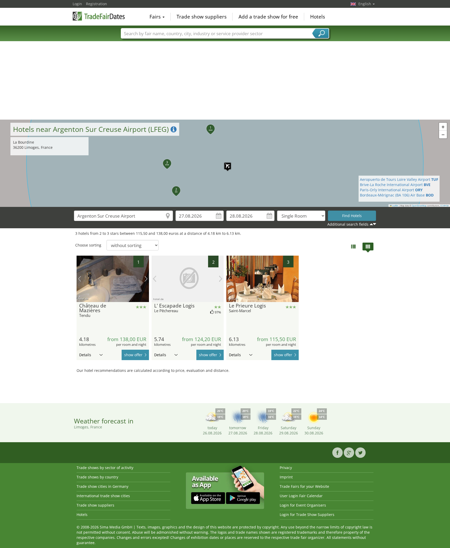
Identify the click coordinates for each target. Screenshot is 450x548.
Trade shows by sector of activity (105, 467)
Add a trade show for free (268, 16)
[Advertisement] (225, 80)
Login (77, 3)
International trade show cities (103, 495)
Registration (96, 3)
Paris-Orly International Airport (391, 189)
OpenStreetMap (419, 205)
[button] (225, 163)
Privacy (286, 467)
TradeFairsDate (99, 16)
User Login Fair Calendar (301, 495)
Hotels (317, 16)
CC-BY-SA (444, 205)
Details (85, 354)
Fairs (155, 16)
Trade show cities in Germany (102, 486)
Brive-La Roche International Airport (395, 184)
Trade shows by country (97, 477)
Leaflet (395, 205)
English (365, 3)
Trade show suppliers (202, 16)
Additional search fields (347, 224)
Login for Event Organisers (303, 505)
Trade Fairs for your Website (304, 486)
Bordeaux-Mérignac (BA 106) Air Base (397, 195)
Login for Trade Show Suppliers (307, 514)
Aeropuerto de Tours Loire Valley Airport (399, 179)
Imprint (286, 477)
